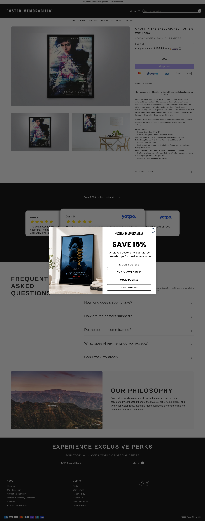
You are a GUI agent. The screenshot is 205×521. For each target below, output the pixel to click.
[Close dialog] (153, 230)
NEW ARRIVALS (129, 287)
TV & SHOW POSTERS (129, 272)
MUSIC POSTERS (129, 280)
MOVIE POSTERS (129, 264)
